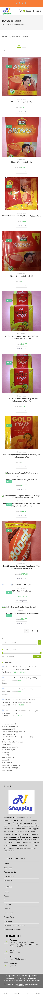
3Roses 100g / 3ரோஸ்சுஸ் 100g (21, 102)
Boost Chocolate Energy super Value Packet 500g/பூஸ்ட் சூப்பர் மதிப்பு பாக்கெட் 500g (21, 567)
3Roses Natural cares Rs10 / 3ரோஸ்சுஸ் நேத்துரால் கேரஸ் (21, 216)
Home (6, 892)
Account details (10, 872)
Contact (7, 909)
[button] (33, 38)
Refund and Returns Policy (14, 925)
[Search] (39, 642)
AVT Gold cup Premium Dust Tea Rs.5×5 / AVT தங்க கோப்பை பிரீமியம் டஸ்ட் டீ (21, 456)
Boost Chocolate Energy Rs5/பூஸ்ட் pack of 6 (21, 479)
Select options (21, 601)
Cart (5, 900)
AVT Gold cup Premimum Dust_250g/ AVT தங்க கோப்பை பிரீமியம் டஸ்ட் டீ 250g (21, 400)
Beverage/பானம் (21, 99)
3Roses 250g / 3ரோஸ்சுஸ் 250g (21, 162)
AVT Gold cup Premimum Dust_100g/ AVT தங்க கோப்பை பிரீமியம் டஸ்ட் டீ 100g (21, 337)
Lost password (9, 876)
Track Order (8, 880)
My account (8, 913)
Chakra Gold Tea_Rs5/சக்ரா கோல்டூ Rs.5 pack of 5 (21, 613)
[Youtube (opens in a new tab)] (22, 3)
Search (4, 639)
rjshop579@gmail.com (18, 959)
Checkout (7, 905)
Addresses (8, 868)
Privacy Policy (9, 917)
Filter (36, 656)
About (6, 896)
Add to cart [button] (21, 112)
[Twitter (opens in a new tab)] (17, 3)
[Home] (3, 24)
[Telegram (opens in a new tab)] (25, 3)
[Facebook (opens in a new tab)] (19, 3)
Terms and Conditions (12, 930)
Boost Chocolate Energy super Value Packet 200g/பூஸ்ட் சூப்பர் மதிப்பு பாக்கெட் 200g (21, 505)
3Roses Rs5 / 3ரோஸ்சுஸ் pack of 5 (21, 276)
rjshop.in (13, 966)
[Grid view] (19, 46)
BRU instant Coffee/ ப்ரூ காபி (21, 591)
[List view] (24, 46)
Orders (6, 864)
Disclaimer (8, 921)
